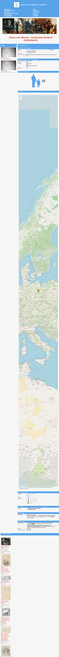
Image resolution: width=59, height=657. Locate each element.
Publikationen (8, 15)
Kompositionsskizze (31, 493)
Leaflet (21, 487)
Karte (21, 91)
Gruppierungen (23, 492)
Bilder (34, 9)
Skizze (28, 494)
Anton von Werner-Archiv (33, 4)
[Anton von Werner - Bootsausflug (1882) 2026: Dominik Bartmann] (6, 576)
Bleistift (27, 68)
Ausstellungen (8, 14)
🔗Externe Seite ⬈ (46, 516)
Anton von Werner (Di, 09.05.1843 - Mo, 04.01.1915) (37, 49)
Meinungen (7, 12)
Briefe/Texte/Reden (9, 10)
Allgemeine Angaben (25, 48)
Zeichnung (29, 495)
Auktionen (36, 14)
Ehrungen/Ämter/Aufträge (11, 13)
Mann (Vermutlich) (33, 501)
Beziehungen (36, 12)
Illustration (28, 497)
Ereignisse (36, 10)
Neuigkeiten (7, 9)
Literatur (21, 513)
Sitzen (31, 503)
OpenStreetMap (27, 487)
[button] (38, 290)
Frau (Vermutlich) (33, 499)
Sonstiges (35, 15)
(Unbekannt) (28, 53)
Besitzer (35, 13)
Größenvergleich (24, 71)
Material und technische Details (28, 59)
